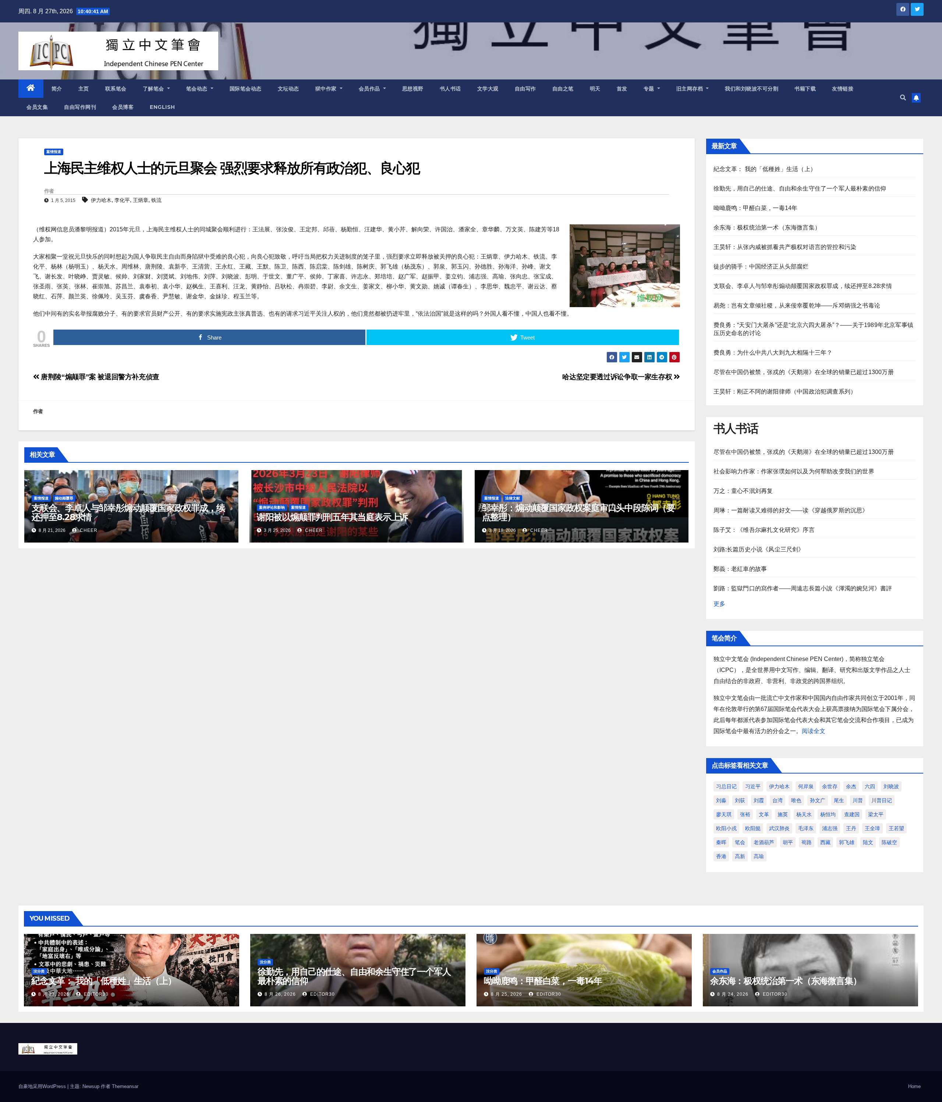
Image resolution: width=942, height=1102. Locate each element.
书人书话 (450, 88)
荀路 (806, 842)
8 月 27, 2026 (54, 994)
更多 (719, 604)
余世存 (829, 786)
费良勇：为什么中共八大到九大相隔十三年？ (773, 352)
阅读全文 (813, 731)
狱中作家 (327, 88)
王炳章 (140, 200)
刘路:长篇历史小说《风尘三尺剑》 (758, 549)
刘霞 (759, 800)
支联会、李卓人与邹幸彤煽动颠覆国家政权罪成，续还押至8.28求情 (128, 512)
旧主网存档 (690, 88)
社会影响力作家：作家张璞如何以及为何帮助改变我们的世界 (793, 471)
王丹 (851, 828)
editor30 (95, 994)
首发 (622, 88)
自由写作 (525, 88)
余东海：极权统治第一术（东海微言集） (767, 227)
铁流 (156, 200)
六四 (870, 786)
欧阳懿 (753, 828)
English (162, 107)
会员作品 (370, 88)
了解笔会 (154, 88)
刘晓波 (891, 786)
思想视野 (413, 88)
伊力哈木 (101, 200)
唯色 (796, 800)
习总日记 (726, 786)
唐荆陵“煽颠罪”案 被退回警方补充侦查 (99, 377)
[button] (903, 98)
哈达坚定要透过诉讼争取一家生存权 (617, 377)
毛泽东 (806, 828)
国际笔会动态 (246, 88)
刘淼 (721, 800)
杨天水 (804, 814)
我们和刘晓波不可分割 (751, 88)
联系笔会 (116, 88)
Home (914, 1086)
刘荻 (740, 800)
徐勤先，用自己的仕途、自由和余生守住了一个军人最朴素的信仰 (799, 188)
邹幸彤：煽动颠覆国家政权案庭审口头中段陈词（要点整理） (578, 512)
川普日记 (881, 800)
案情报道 (53, 152)
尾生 (839, 800)
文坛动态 (288, 88)
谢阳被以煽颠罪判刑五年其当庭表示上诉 (332, 517)
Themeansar (125, 1086)
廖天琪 (724, 814)
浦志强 (829, 828)
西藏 (825, 842)
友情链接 (842, 88)
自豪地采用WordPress (42, 1086)
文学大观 (488, 88)
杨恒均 (828, 814)
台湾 (777, 800)
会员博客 (123, 107)
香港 (721, 856)
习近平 (753, 786)
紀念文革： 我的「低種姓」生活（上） (765, 169)
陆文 (868, 842)
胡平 (788, 842)
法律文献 (512, 498)
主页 (83, 88)
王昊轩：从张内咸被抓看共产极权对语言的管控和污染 (785, 247)
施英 (783, 814)
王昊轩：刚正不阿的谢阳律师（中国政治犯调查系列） (785, 391)
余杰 (851, 786)
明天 (595, 88)
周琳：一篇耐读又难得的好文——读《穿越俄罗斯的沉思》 (790, 510)
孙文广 (817, 800)
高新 (740, 856)
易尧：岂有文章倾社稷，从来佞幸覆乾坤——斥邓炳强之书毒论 (797, 305)
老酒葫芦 (764, 842)
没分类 (39, 971)
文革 (764, 814)
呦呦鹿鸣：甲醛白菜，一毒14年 (755, 208)
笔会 (740, 842)
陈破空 (889, 842)
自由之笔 (563, 88)
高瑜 (759, 856)
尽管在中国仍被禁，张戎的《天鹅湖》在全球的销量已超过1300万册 (803, 372)
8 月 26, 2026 (280, 994)
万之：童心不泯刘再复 (743, 491)
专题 (650, 88)
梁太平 (875, 814)
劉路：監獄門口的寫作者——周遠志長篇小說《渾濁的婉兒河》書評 (802, 588)
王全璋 (872, 828)
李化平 (122, 200)
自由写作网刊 (80, 107)
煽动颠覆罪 (64, 498)
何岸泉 (806, 786)
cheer (88, 530)
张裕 (745, 814)
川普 (858, 800)
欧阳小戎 (726, 828)
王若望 (896, 828)
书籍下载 (805, 88)
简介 (57, 88)
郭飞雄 (846, 842)
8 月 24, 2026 (732, 994)
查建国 (852, 814)
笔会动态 (197, 88)
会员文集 (37, 107)
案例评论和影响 (272, 507)
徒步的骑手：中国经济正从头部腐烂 (761, 266)
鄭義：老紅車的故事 (740, 569)
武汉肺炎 (779, 828)
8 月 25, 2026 (506, 994)
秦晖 (721, 842)
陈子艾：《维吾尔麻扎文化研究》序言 (764, 530)
